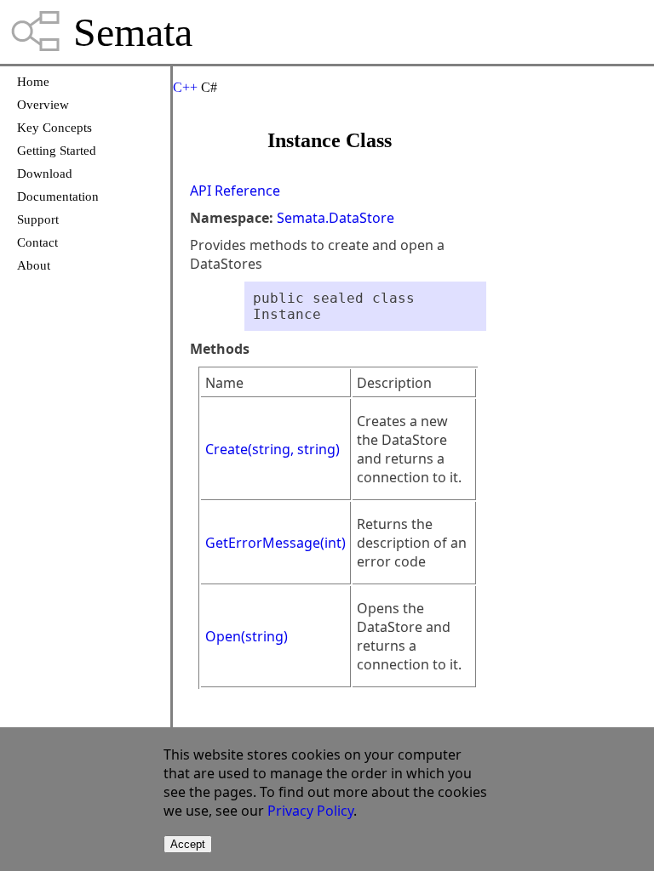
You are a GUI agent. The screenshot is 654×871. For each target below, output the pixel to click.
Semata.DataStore (335, 217)
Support (38, 219)
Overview (43, 104)
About (33, 265)
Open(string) (246, 636)
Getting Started (56, 150)
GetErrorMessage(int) (275, 542)
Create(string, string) (272, 449)
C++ (185, 87)
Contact (37, 242)
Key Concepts (54, 127)
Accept (187, 844)
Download (44, 173)
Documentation (58, 196)
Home (33, 81)
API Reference (235, 190)
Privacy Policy (310, 810)
